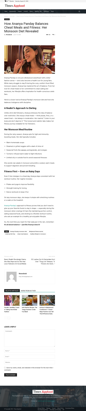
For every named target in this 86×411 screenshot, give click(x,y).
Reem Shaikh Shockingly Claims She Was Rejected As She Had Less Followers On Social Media (15, 261)
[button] (79, 11)
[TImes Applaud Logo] (14, 6)
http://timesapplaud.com (25, 276)
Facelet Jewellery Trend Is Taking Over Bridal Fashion (11, 309)
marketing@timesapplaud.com (46, 401)
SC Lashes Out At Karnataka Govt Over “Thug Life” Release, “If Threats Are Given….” (43, 261)
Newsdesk (9, 34)
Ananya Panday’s (10, 206)
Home (6, 16)
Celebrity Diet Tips (10, 234)
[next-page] (9, 318)
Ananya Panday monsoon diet (18, 231)
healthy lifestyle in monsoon (38, 234)
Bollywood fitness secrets (36, 231)
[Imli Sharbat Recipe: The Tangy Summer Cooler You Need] (29, 300)
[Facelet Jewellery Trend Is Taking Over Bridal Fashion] (12, 300)
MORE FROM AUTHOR (28, 291)
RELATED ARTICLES (12, 291)
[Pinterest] (16, 39)
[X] (11, 39)
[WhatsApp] (21, 39)
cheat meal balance (22, 234)
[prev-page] (5, 318)
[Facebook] (6, 39)
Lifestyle (12, 16)
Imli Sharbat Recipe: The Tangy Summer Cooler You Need (29, 309)
